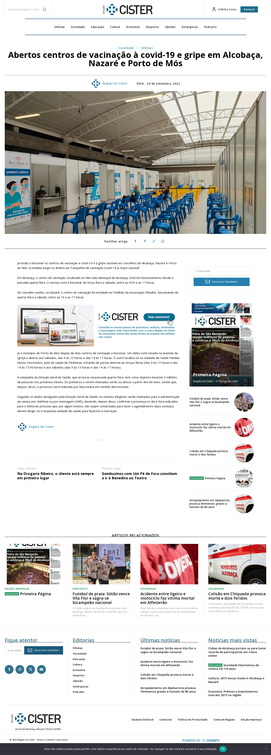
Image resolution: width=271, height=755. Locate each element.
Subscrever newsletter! (47, 650)
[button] (44, 9)
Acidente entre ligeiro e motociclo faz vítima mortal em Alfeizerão (210, 427)
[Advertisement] (98, 451)
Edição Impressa (17, 589)
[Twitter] (144, 241)
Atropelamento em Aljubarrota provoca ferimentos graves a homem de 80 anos (209, 503)
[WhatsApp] (163, 241)
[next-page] (247, 310)
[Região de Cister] (127, 10)
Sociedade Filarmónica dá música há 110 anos (233, 667)
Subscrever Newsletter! (225, 281)
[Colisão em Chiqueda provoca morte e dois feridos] (244, 452)
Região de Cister (115, 83)
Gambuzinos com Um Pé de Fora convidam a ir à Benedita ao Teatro (139, 476)
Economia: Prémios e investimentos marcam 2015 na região (233, 693)
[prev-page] (240, 310)
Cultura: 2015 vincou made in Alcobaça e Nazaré (236, 680)
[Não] (266, 749)
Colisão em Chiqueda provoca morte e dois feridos (208, 452)
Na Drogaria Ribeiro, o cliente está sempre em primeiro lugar (55, 476)
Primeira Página (210, 374)
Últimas (147, 48)
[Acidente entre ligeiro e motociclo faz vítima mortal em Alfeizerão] (244, 427)
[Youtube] (41, 669)
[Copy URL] (154, 241)
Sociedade (126, 48)
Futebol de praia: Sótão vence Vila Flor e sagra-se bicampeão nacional (209, 402)
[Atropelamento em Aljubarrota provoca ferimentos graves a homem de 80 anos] (244, 503)
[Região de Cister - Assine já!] (98, 325)
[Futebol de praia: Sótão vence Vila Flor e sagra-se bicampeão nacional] (244, 402)
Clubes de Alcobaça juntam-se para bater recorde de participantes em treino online (237, 651)
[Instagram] (19, 669)
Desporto (80, 589)
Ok (223, 748)
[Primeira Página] (221, 345)
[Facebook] (135, 241)
